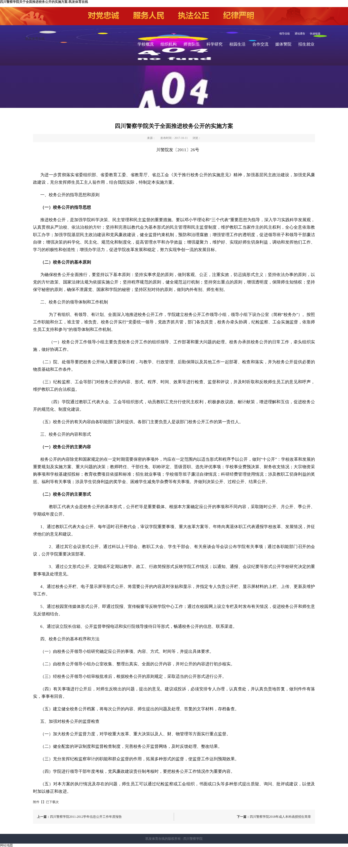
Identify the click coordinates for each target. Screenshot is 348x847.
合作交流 (260, 44)
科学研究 (214, 44)
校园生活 (237, 44)
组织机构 (169, 44)
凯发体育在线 (35, 38)
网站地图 (6, 845)
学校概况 (146, 44)
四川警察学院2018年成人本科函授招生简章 (274, 816)
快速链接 (315, 33)
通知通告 (300, 33)
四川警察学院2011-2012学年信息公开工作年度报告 (79, 816)
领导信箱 (284, 33)
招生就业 (306, 44)
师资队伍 (191, 44)
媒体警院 (283, 44)
